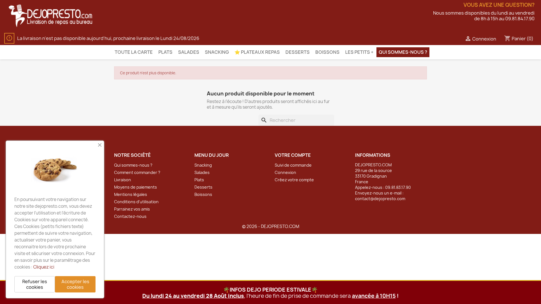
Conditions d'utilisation (136, 201)
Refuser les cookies (34, 284)
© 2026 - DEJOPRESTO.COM (270, 226)
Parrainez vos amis (132, 209)
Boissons (327, 52)
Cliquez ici (43, 267)
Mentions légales (130, 194)
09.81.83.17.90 (398, 187)
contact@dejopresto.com (380, 198)
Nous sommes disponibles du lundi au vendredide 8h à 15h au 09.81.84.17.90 (484, 16)
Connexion (285, 172)
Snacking (217, 52)
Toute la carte (134, 52)
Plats (165, 52)
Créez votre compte (294, 179)
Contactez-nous (130, 216)
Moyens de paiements (135, 187)
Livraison (122, 179)
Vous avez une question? (499, 5)
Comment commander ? (137, 172)
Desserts (297, 52)
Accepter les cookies (75, 284)
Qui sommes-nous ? (403, 52)
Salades (188, 52)
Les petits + (359, 52)
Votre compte (293, 155)
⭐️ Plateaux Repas (257, 52)
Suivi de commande (293, 165)
